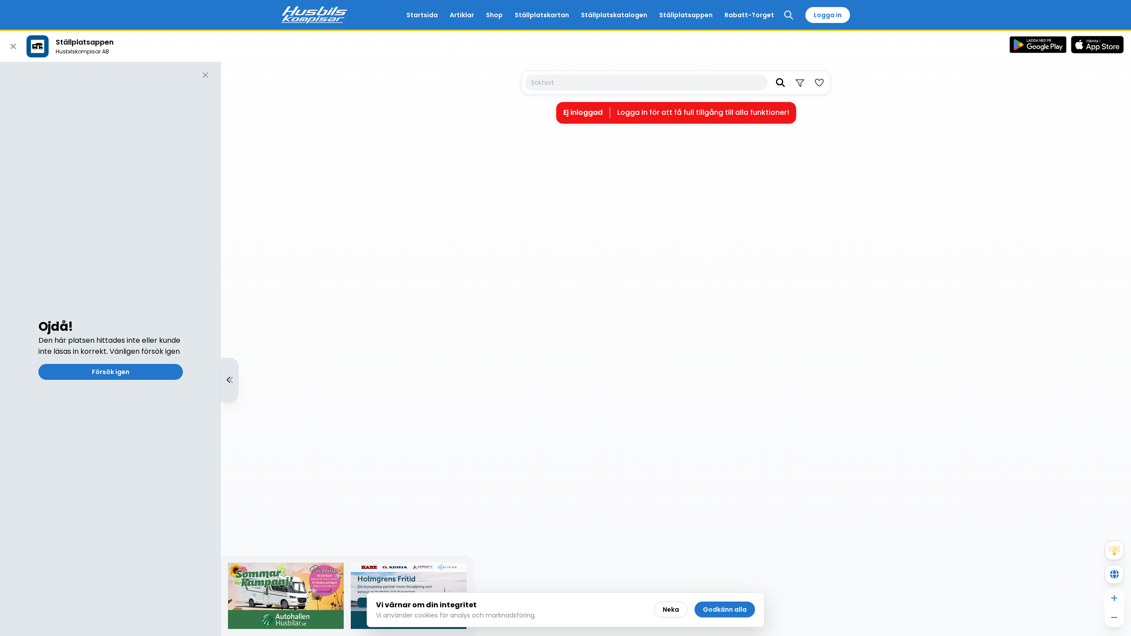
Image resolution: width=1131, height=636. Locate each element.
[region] (565, 349)
